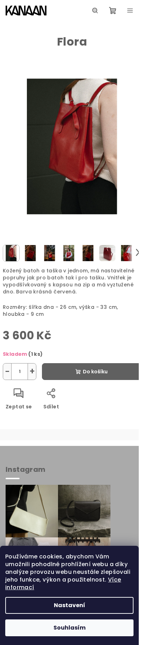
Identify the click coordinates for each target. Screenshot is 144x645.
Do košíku (95, 371)
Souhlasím (69, 628)
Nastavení (69, 605)
